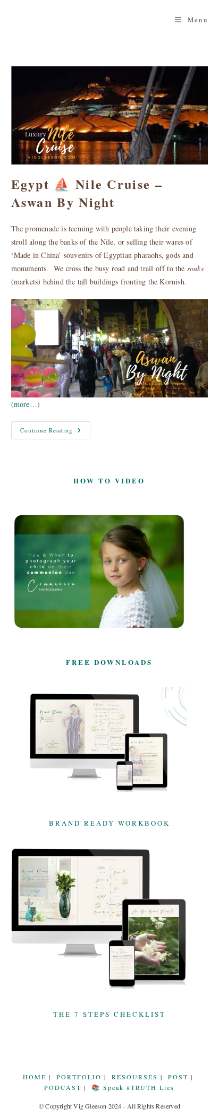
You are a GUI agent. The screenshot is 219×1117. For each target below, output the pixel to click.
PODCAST (62, 1087)
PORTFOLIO (79, 1076)
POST (178, 1076)
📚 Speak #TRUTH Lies (132, 1087)
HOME (34, 1076)
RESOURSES (135, 1076)
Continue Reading (55, 432)
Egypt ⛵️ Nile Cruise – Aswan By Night (87, 193)
